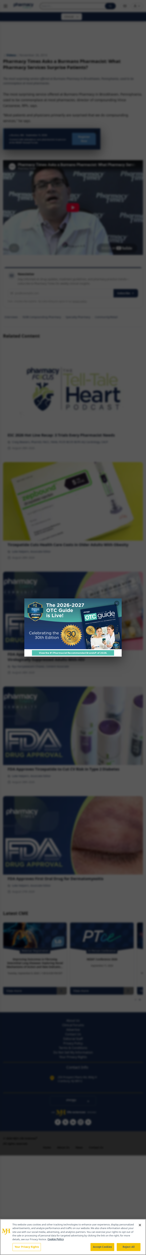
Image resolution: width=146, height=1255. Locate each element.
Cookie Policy (56, 1239)
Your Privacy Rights (27, 1247)
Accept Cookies (102, 1247)
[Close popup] (116, 603)
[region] (73, 1237)
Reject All (129, 1247)
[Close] (140, 1225)
